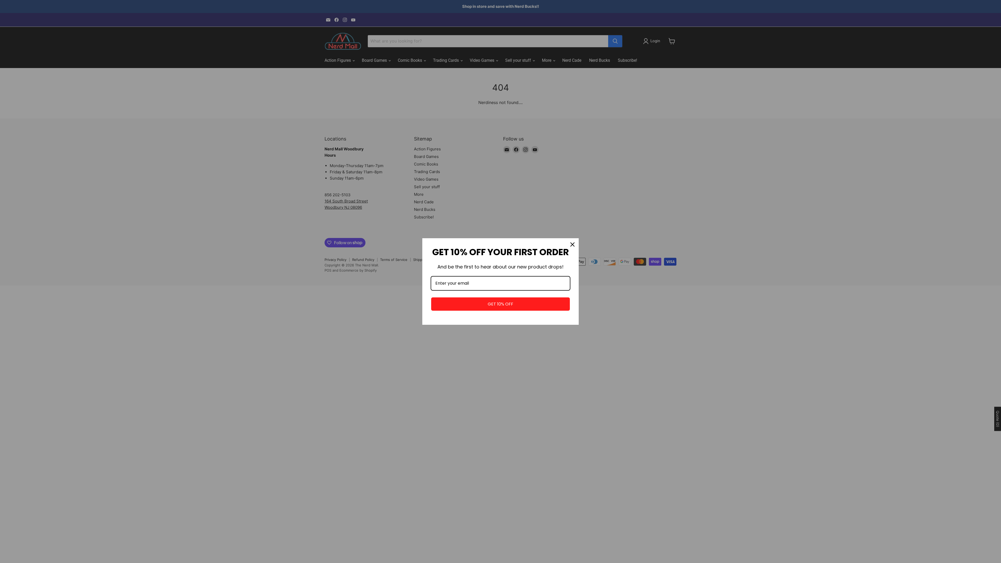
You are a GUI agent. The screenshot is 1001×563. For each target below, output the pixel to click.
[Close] (572, 244)
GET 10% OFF (500, 304)
